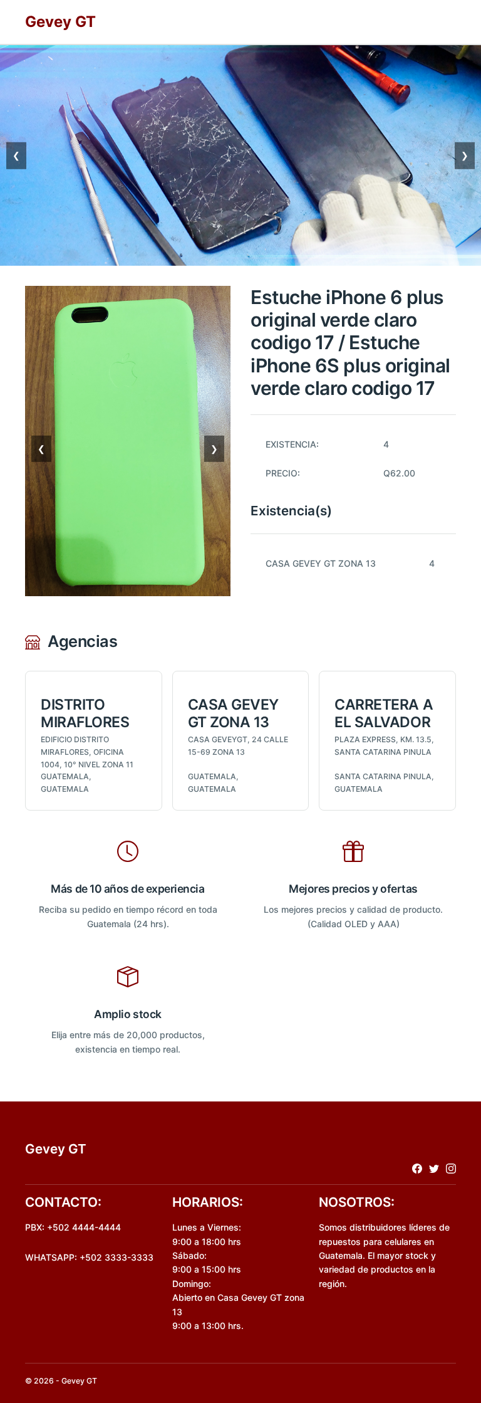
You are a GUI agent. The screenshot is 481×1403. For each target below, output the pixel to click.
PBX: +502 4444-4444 (73, 1227)
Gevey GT (60, 22)
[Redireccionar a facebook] (417, 1168)
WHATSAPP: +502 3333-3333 (89, 1257)
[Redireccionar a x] (434, 1168)
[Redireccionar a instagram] (451, 1168)
